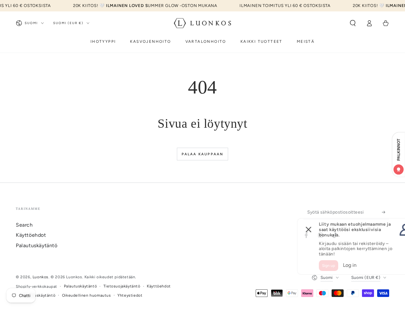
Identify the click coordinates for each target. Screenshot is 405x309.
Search (24, 225)
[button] (353, 23)
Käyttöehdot (31, 235)
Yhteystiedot (129, 295)
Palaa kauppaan (203, 154)
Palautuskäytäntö (37, 245)
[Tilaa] (385, 212)
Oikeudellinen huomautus (86, 295)
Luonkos (40, 277)
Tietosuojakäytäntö (121, 286)
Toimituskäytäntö (39, 295)
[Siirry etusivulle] (202, 23)
